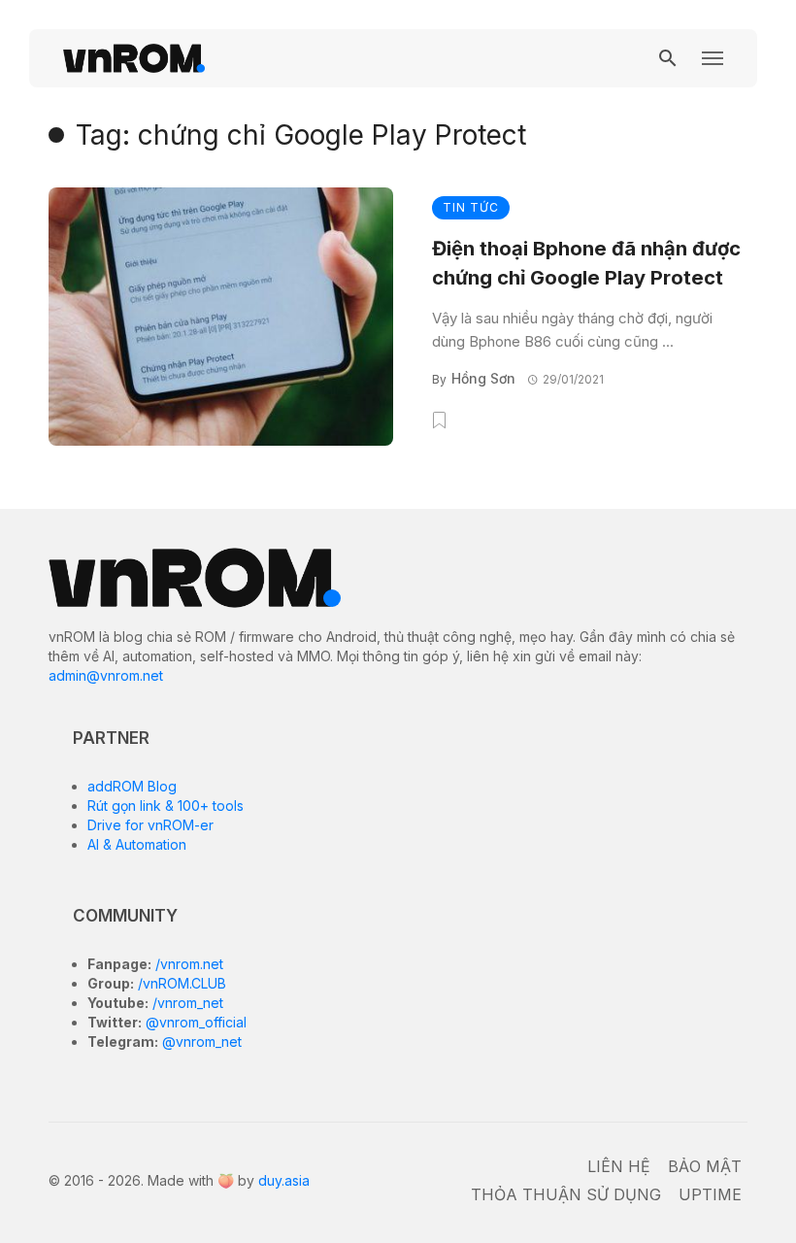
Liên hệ (618, 1166)
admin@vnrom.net (106, 675)
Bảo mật (705, 1166)
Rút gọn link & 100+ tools (165, 805)
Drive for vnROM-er (150, 825)
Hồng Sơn (483, 378)
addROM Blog (132, 786)
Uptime (710, 1194)
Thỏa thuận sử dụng (566, 1194)
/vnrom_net (186, 1002)
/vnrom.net (187, 964)
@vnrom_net (200, 1041)
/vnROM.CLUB (180, 983)
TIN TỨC (471, 207)
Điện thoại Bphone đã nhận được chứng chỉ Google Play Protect (586, 262)
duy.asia (284, 1180)
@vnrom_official (194, 1022)
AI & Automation (136, 844)
